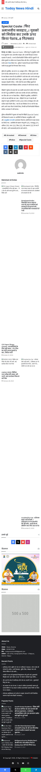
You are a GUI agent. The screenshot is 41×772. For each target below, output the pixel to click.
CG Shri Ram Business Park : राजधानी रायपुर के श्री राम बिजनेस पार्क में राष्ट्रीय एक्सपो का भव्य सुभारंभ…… (26, 729)
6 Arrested (9, 135)
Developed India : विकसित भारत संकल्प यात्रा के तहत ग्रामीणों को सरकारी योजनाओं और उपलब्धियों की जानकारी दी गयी (30, 206)
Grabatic (35, 758)
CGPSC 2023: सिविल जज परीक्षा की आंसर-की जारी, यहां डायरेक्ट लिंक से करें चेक (10, 375)
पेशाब (9, 63)
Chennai (22, 135)
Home (5, 18)
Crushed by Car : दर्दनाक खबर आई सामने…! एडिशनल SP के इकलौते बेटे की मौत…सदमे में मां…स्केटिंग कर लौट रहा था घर (30, 522)
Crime (33, 135)
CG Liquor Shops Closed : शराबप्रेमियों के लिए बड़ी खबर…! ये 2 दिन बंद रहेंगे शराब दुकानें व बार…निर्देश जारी (10, 348)
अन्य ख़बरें (10, 18)
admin (6, 43)
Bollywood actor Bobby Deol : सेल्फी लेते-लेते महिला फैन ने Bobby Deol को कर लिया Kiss (26, 742)
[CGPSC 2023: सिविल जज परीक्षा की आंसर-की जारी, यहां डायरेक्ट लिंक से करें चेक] (11, 364)
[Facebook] (5, 147)
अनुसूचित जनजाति (9, 120)
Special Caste (25, 140)
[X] (11, 147)
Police (12, 140)
